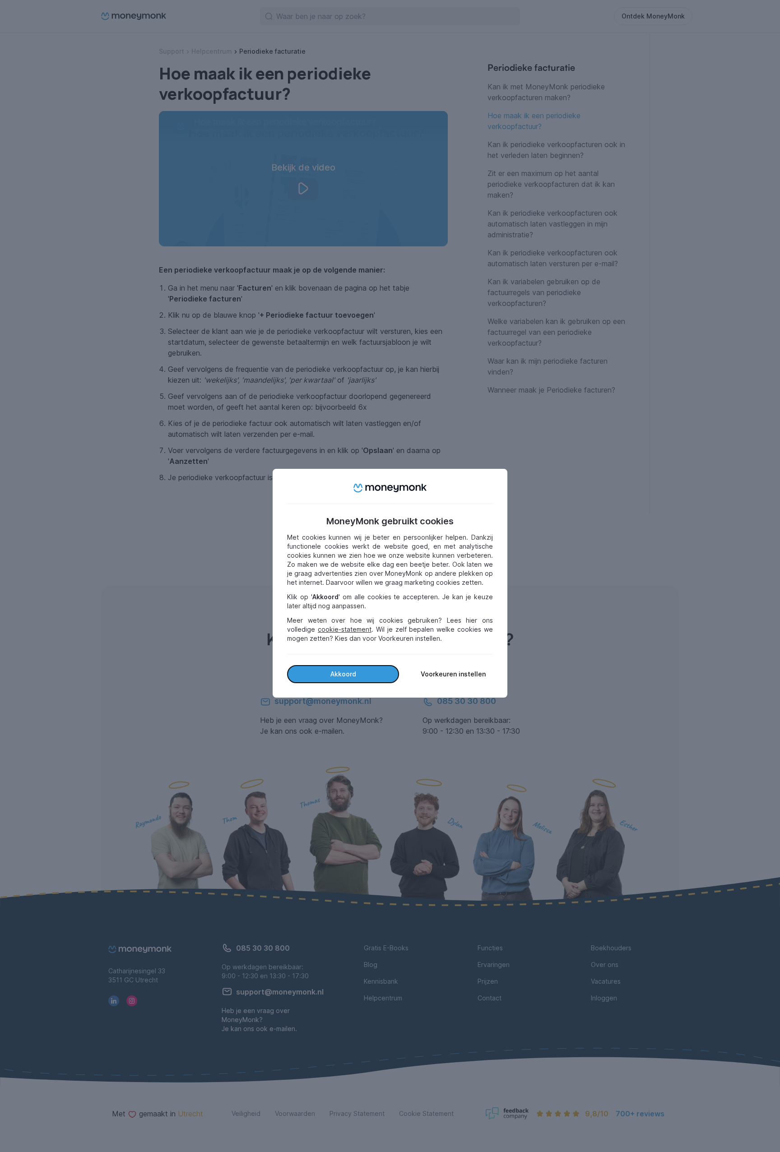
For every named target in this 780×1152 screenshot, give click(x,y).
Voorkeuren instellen (453, 674)
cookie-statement (344, 629)
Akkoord (343, 674)
